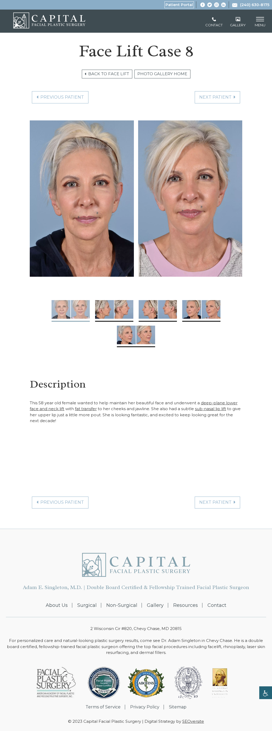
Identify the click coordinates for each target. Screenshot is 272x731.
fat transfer (86, 408)
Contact (216, 605)
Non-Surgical (121, 605)
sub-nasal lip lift (210, 408)
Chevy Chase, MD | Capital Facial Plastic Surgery (49, 20)
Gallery (155, 605)
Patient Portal (179, 4)
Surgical (87, 605)
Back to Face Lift (108, 73)
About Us (57, 605)
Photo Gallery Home (162, 73)
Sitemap (177, 707)
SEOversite (193, 721)
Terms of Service (103, 707)
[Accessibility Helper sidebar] (265, 692)
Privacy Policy (144, 707)
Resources (185, 605)
